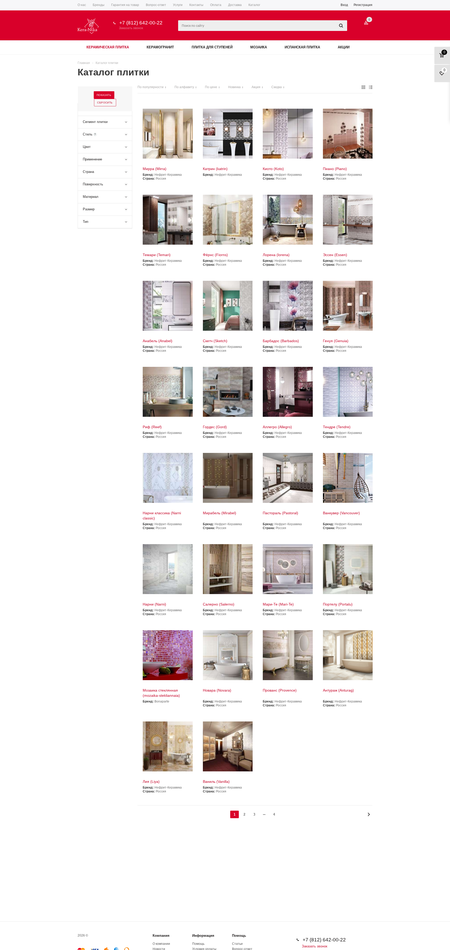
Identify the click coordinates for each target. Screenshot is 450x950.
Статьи (237, 944)
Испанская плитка (302, 47)
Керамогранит (160, 47)
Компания (161, 936)
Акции (343, 47)
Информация (203, 936)
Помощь (239, 936)
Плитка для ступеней (212, 47)
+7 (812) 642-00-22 (140, 22)
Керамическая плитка (107, 47)
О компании (161, 944)
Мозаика (258, 47)
